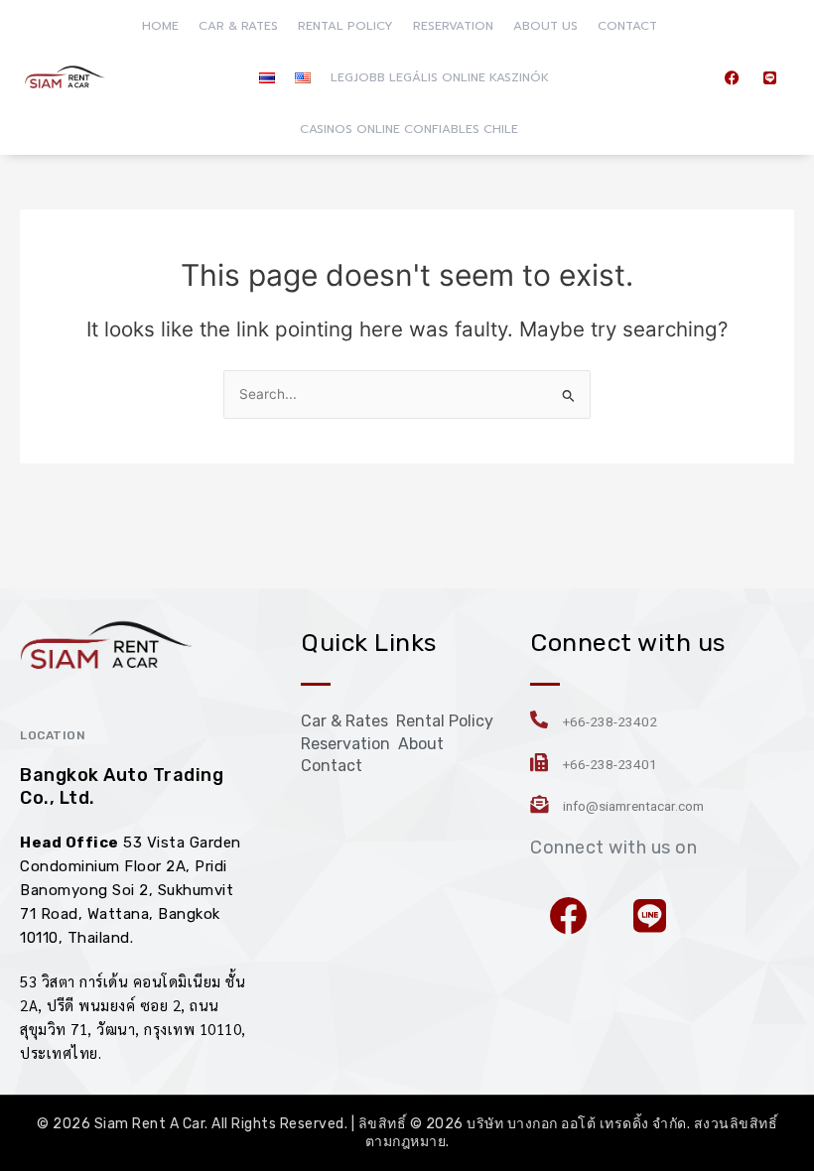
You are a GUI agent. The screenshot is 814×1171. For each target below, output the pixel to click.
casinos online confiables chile (409, 129)
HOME (160, 26)
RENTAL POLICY (345, 26)
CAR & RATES (238, 26)
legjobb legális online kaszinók (440, 77)
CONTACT (627, 26)
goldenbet (175, 938)
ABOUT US (545, 26)
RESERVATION (453, 26)
